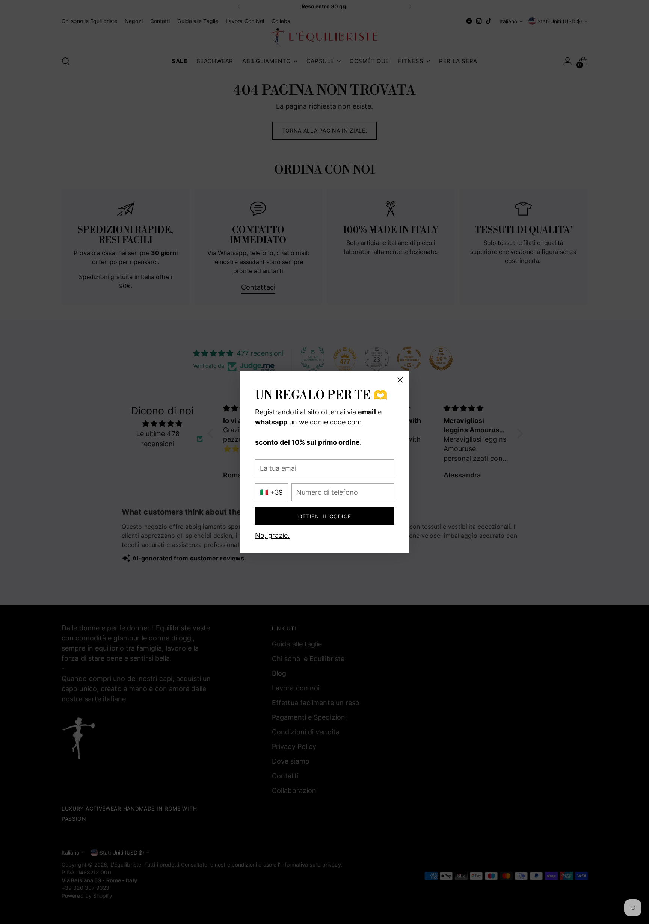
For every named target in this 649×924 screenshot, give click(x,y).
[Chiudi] (400, 380)
